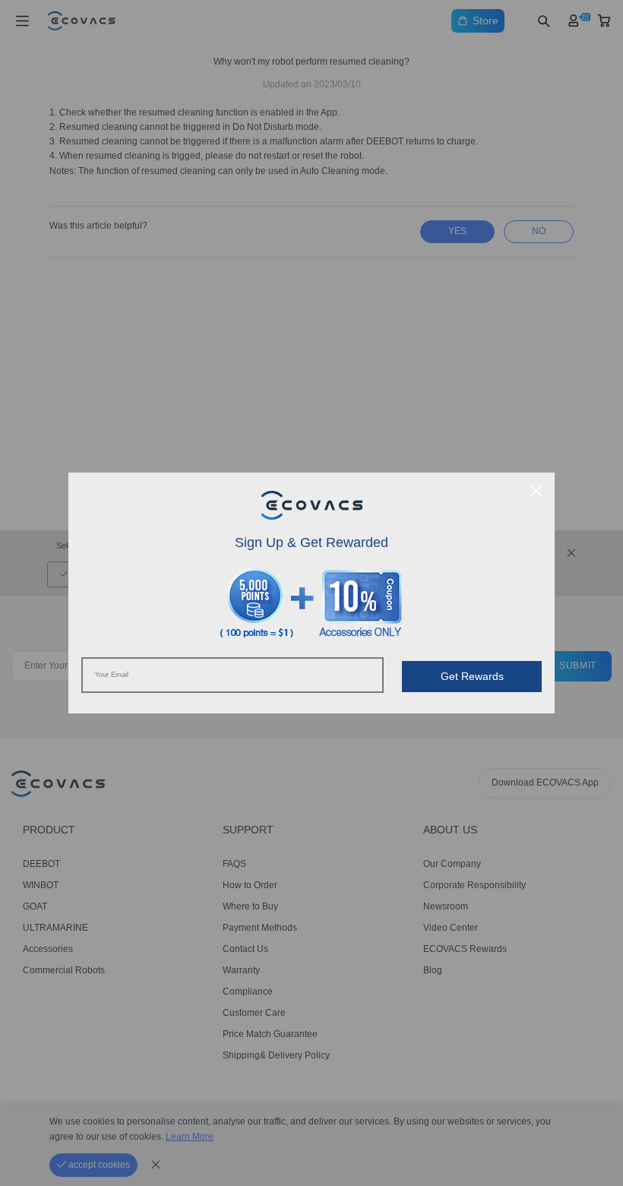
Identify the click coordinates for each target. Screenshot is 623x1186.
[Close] (536, 491)
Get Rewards (472, 676)
